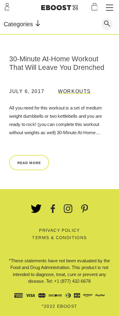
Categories (19, 24)
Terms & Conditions (59, 237)
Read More (29, 163)
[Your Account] (7, 6)
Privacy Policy (59, 230)
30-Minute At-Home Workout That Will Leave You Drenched (56, 63)
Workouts (74, 91)
